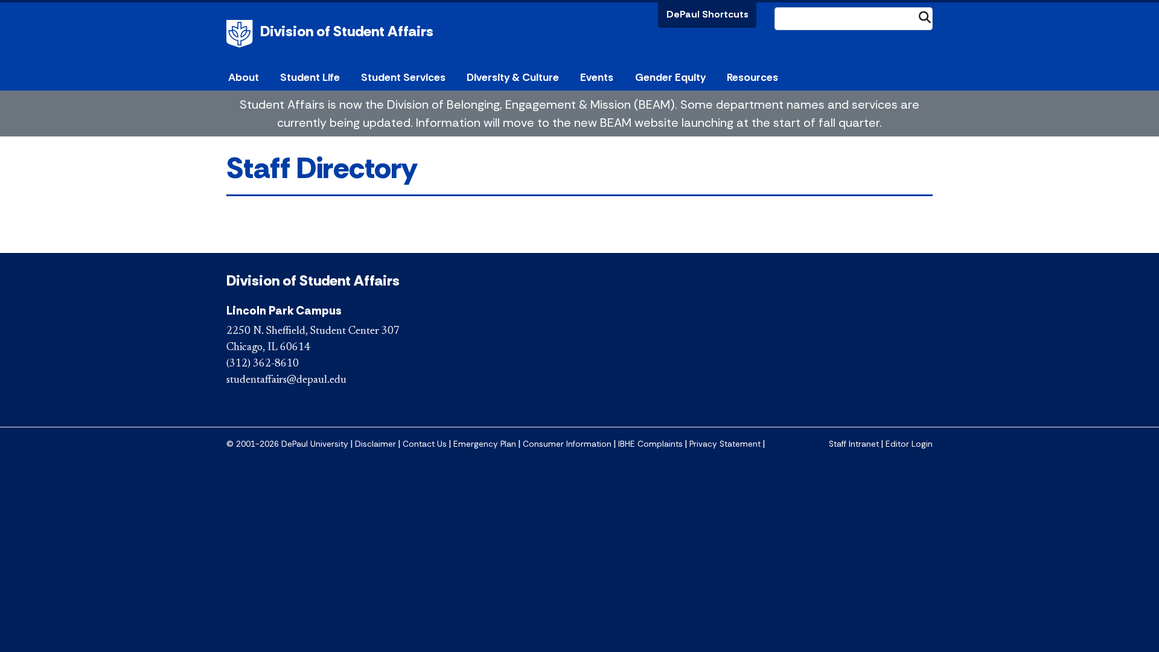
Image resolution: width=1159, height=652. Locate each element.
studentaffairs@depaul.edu (286, 380)
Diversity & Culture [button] (513, 77)
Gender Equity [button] (670, 77)
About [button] (243, 77)
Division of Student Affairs (346, 31)
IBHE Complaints (650, 444)
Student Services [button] (403, 77)
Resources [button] (752, 77)
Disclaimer (375, 444)
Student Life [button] (310, 77)
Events (596, 77)
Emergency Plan (484, 444)
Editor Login (909, 444)
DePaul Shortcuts (707, 14)
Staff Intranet (854, 444)
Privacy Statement (725, 444)
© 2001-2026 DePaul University (287, 444)
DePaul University (241, 34)
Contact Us (425, 444)
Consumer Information (567, 444)
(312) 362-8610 (262, 364)
